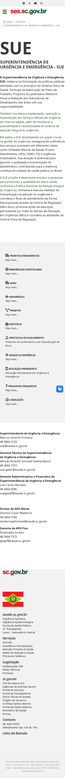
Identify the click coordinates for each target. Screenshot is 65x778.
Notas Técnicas (11, 669)
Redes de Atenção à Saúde (18, 652)
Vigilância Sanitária (14, 618)
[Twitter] (29, 3)
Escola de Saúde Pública (17, 625)
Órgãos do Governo (14, 700)
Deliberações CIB (13, 666)
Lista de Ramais (15, 733)
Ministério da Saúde (14, 710)
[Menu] (5, 11)
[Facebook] (24, 3)
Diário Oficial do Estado (17, 696)
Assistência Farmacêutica (17, 646)
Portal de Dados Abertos (17, 707)
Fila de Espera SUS (13, 683)
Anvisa (7, 713)
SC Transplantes (12, 629)
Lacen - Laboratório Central (19, 632)
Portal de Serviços (13, 690)
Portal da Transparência (17, 693)
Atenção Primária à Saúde (18, 649)
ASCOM (7, 642)
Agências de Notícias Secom (19, 686)
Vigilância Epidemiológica (18, 622)
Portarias (8, 673)
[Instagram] (41, 3)
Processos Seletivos (14, 656)
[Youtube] (35, 3)
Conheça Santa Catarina (17, 703)
